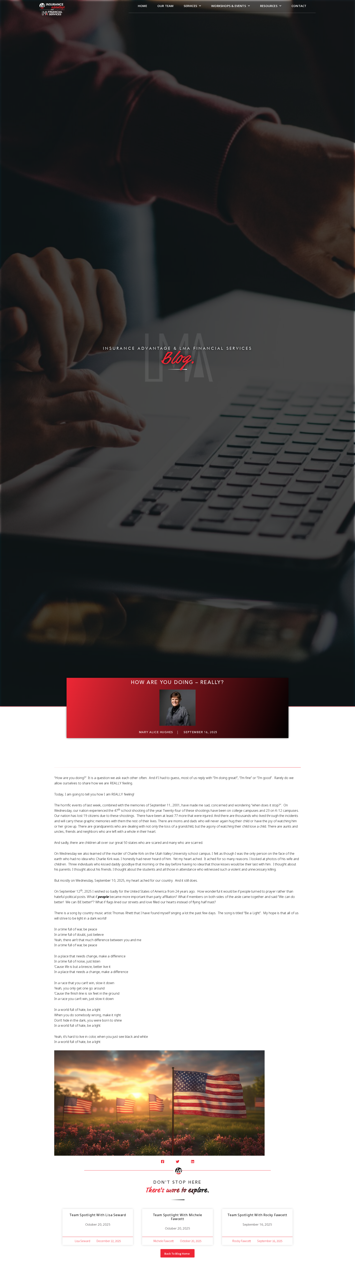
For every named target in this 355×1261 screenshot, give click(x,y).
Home (142, 6)
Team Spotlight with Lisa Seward (97, 1215)
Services (190, 6)
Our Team (165, 6)
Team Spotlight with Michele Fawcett (177, 1217)
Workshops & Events (228, 6)
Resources (268, 6)
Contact (299, 6)
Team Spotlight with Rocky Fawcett (257, 1215)
